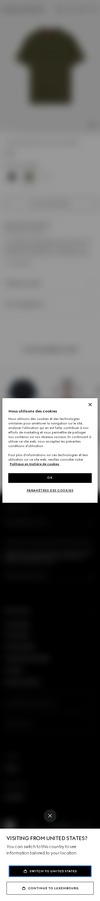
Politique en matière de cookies (34, 464)
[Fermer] (90, 404)
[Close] (50, 815)
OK (50, 478)
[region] (49, 450)
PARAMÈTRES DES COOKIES (50, 491)
